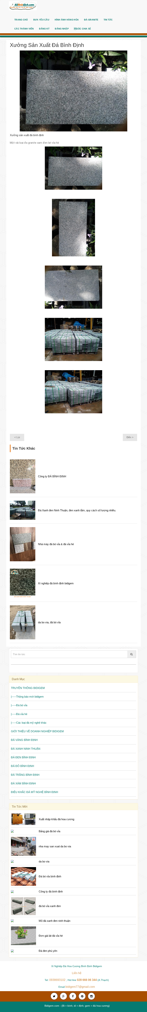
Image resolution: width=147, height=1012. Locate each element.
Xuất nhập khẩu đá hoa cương (56, 819)
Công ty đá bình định (51, 891)
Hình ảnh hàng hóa (67, 20)
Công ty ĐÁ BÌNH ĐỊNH (52, 476)
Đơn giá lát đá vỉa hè (51, 935)
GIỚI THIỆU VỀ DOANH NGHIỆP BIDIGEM (37, 731)
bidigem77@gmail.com (80, 986)
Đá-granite (91, 20)
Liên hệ (76, 973)
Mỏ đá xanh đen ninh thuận (54, 920)
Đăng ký (44, 29)
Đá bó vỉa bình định (50, 876)
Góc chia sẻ (82, 29)
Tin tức (108, 20)
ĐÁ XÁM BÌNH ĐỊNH (23, 783)
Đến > (130, 437)
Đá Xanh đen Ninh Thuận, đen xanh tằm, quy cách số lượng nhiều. (77, 510)
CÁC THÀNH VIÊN (24, 29)
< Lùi (17, 437)
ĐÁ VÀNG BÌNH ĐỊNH (24, 739)
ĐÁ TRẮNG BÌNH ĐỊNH (25, 774)
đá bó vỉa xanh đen (50, 906)
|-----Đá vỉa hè (19, 714)
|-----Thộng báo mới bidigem (27, 696)
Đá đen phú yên (48, 950)
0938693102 (57, 979)
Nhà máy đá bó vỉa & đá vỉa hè (56, 544)
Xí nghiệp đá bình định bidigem (56, 583)
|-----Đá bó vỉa (19, 705)
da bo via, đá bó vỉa (49, 622)
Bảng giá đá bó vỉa (49, 831)
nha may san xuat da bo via (55, 846)
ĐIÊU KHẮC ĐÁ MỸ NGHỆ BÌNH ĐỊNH (34, 792)
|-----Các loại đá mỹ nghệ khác (29, 722)
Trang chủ (21, 20)
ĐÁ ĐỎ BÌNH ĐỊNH (22, 765)
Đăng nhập (62, 29)
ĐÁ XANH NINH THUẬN (25, 748)
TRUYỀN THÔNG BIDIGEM (28, 687)
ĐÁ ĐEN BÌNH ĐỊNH (23, 757)
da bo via (44, 861)
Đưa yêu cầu (41, 20)
